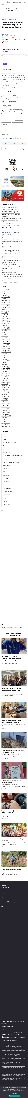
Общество (6, 478)
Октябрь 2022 (5, 371)
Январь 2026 (5, 302)
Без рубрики (7, 436)
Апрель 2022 (5, 382)
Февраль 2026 (5, 300)
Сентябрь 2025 (6, 309)
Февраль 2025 (5, 322)
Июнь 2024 (4, 336)
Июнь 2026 (4, 293)
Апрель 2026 (5, 297)
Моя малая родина (6, 900)
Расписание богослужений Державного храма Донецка (12, 122)
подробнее (10, 1089)
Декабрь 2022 (5, 368)
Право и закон (7, 488)
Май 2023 (4, 359)
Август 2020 (5, 417)
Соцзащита (6, 494)
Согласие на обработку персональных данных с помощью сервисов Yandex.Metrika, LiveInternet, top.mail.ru (13, 1067)
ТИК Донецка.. (7, 504)
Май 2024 (4, 338)
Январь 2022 (5, 387)
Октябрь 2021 (5, 393)
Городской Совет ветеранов (9, 902)
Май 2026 (4, 295)
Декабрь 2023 (5, 346)
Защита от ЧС (7, 452)
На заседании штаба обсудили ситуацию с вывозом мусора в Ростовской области (13, 274)
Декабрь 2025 (5, 304)
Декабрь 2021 (5, 389)
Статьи (5, 501)
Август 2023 (5, 353)
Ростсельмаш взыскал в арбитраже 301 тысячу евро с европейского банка (12, 252)
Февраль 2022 (5, 385)
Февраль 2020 (6, 426)
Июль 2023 (4, 355)
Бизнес (5, 439)
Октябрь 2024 (5, 329)
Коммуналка (5, 134)
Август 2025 (5, 311)
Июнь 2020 (5, 421)
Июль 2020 (4, 419)
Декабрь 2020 (5, 410)
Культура (5, 459)
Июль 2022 (4, 377)
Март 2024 (4, 341)
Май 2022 (4, 380)
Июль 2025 (4, 313)
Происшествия (7, 491)
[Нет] (26, 1092)
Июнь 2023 (4, 357)
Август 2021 (5, 396)
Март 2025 (4, 320)
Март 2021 (4, 405)
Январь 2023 (5, 366)
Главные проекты (8, 446)
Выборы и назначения (10, 442)
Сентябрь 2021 (6, 394)
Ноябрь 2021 (5, 391)
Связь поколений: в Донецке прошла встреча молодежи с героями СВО (10, 214)
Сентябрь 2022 (6, 373)
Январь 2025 (5, 323)
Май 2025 (4, 316)
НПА (2, 897)
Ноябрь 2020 (5, 412)
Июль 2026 (4, 291)
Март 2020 (4, 424)
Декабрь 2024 (5, 325)
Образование (7, 472)
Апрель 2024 (5, 339)
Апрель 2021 (5, 403)
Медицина (6, 465)
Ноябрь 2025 (5, 306)
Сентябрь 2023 (6, 352)
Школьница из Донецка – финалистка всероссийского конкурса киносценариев (10, 209)
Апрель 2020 (5, 423)
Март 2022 (4, 384)
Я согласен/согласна (14, 1095)
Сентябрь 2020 (6, 416)
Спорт (5, 498)
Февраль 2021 (5, 407)
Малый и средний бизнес (11, 462)
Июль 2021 (4, 398)
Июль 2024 (4, 334)
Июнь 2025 (4, 314)
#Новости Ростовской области (11, 232)
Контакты (4, 895)
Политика (6, 485)
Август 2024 (5, 332)
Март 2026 (4, 298)
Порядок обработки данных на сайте (17, 1059)
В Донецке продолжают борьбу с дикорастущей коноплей (12, 870)
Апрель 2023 (5, 361)
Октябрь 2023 (5, 350)
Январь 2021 (5, 409)
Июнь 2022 (4, 378)
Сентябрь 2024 (6, 330)
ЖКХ (5, 63)
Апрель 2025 (5, 318)
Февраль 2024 (5, 343)
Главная (3, 885)
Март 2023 (4, 362)
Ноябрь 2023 (5, 348)
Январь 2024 (5, 345)
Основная (6, 481)
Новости (5, 468)
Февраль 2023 (5, 364)
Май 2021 (4, 401)
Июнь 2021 (4, 400)
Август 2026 (5, 290)
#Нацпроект (5, 887)
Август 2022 (5, 375)
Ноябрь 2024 (5, 327)
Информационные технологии (12, 455)
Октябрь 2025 (5, 307)
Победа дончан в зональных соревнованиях (11, 781)
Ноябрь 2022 (5, 369)
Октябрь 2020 (5, 414)
